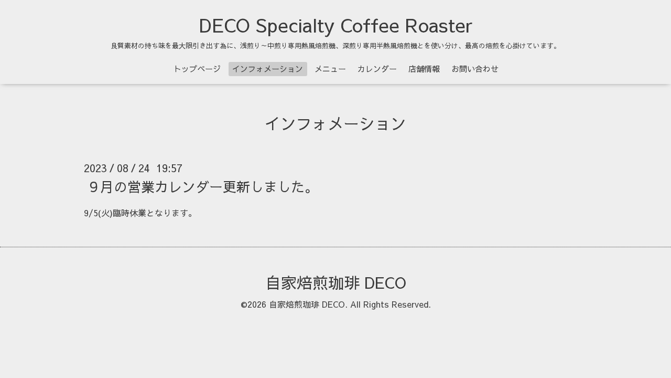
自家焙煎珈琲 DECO (335, 282)
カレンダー (377, 68)
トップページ (197, 68)
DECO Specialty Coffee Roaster (335, 25)
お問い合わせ (475, 68)
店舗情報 (424, 68)
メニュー (330, 68)
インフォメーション (267, 68)
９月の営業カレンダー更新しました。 (202, 186)
